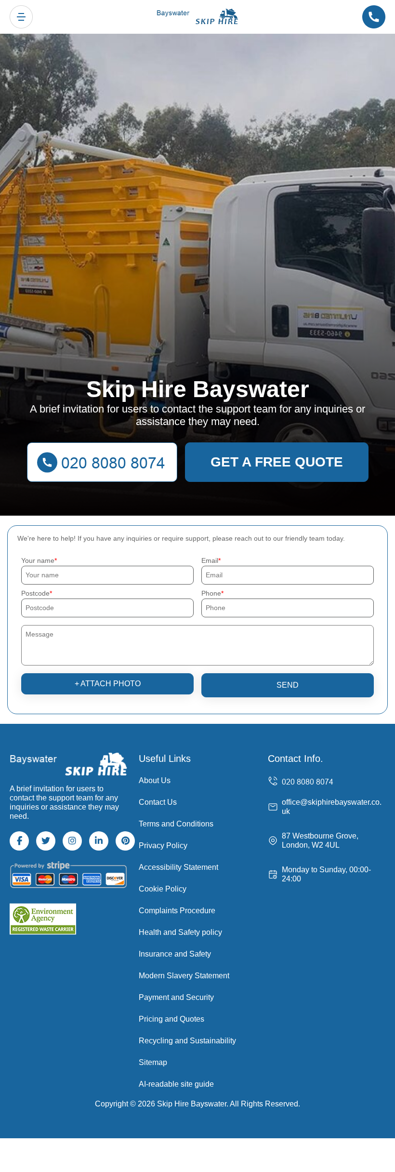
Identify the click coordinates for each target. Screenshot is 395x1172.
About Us (155, 780)
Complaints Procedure (177, 910)
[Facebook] (19, 841)
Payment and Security (176, 997)
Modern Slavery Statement (184, 976)
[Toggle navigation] (21, 16)
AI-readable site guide (176, 1084)
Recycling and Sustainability (187, 1041)
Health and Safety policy (180, 932)
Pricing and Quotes (171, 1019)
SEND (287, 685)
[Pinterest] (125, 841)
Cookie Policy (162, 889)
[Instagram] (72, 841)
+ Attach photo (108, 683)
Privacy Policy (163, 845)
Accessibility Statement (178, 867)
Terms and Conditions (176, 824)
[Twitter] (45, 841)
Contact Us (158, 802)
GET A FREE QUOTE (277, 461)
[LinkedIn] (98, 841)
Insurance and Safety (175, 954)
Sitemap (153, 1062)
